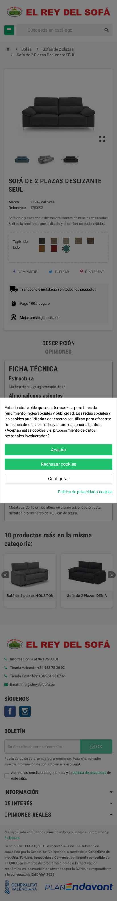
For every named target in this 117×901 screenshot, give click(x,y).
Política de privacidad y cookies (85, 491)
